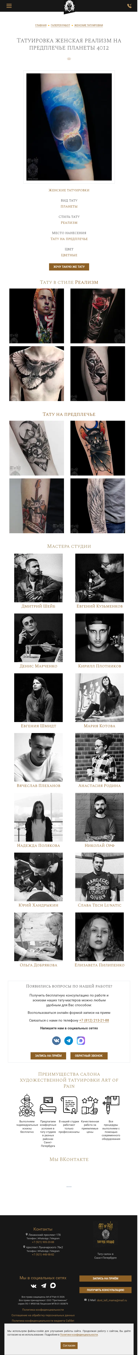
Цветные (69, 255)
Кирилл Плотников (99, 666)
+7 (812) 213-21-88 (94, 1020)
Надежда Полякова (38, 846)
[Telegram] (44, 1286)
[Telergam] (68, 1040)
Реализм (69, 222)
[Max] (81, 1040)
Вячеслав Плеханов (38, 786)
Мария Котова (99, 726)
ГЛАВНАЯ (41, 25)
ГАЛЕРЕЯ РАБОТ (60, 25)
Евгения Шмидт (38, 726)
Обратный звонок (89, 1055)
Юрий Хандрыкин (38, 905)
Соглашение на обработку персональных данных (43, 1315)
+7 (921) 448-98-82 (43, 1254)
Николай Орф (99, 846)
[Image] (36, 316)
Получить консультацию (105, 1290)
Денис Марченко (38, 666)
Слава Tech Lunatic (99, 905)
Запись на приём (48, 1055)
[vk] (56, 1040)
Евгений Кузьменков (100, 606)
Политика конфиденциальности (43, 1309)
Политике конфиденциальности (79, 1334)
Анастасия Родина (99, 786)
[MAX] (53, 1286)
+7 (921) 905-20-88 (43, 1242)
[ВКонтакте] (33, 1286)
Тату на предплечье (69, 239)
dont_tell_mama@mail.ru (112, 1300)
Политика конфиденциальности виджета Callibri (43, 1320)
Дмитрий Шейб (38, 606)
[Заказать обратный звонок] (129, 6)
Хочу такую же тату (69, 267)
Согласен (69, 1345)
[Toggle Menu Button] (9, 6)
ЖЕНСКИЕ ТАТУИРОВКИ (88, 25)
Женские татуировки (69, 190)
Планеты (69, 206)
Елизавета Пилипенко (100, 965)
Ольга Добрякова (38, 965)
